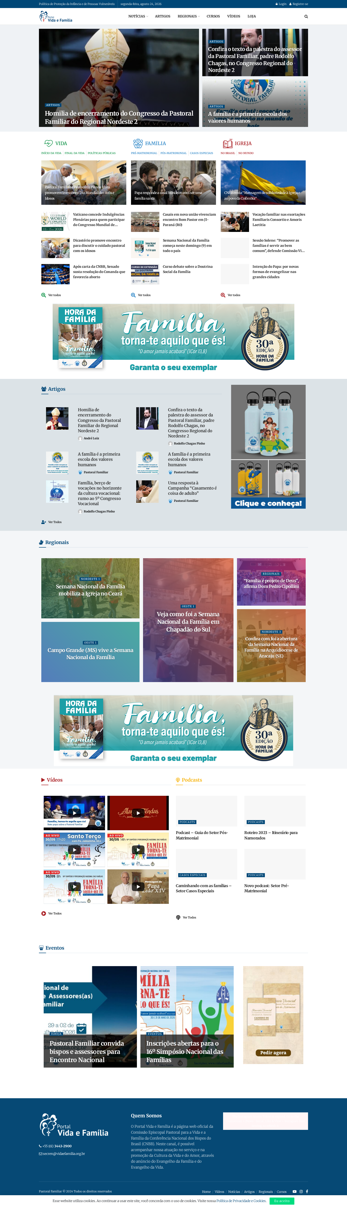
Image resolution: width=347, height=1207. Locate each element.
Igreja (56, 1033)
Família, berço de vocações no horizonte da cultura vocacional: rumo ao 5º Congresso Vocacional (100, 493)
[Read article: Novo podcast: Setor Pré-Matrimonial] (275, 864)
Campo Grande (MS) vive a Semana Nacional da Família (90, 654)
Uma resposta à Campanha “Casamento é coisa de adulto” (192, 488)
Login (282, 4)
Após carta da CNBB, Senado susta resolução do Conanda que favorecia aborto (99, 271)
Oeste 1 (188, 606)
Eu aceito (282, 1201)
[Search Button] (306, 16)
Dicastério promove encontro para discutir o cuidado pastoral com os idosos (99, 245)
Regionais (187, 16)
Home (206, 1192)
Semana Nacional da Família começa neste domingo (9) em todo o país (187, 245)
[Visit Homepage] (56, 16)
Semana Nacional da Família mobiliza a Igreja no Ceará (90, 590)
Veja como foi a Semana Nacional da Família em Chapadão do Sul (188, 622)
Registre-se (300, 4)
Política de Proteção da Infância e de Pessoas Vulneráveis (77, 4)
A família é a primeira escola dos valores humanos (247, 117)
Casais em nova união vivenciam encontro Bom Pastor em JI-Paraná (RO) (189, 219)
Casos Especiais (192, 875)
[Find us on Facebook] (307, 1191)
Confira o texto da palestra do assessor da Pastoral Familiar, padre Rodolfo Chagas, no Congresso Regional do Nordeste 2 (255, 59)
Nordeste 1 (90, 579)
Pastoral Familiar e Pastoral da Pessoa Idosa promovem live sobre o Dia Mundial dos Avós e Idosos (79, 193)
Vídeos (233, 16)
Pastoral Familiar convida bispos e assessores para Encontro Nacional (87, 1051)
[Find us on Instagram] (301, 1191)
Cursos (213, 16)
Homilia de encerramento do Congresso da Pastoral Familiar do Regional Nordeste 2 (99, 420)
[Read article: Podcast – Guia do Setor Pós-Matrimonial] (206, 811)
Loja (252, 16)
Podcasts (187, 822)
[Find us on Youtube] (294, 1191)
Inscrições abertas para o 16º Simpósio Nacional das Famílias (184, 1051)
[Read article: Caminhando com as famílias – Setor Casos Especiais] (206, 864)
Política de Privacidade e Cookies (241, 1201)
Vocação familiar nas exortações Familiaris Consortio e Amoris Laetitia (279, 219)
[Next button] (302, 620)
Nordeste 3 (271, 631)
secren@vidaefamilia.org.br (64, 1154)
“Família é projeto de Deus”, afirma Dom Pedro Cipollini (271, 583)
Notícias (136, 16)
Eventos (155, 1033)
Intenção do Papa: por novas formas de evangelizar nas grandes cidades (276, 271)
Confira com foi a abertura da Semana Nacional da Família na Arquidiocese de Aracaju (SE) (271, 647)
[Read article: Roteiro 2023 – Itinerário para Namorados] (275, 811)
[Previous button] (44, 620)
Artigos (162, 16)
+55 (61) (57, 1146)
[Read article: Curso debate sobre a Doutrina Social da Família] (145, 274)
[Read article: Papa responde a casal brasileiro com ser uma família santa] (173, 182)
